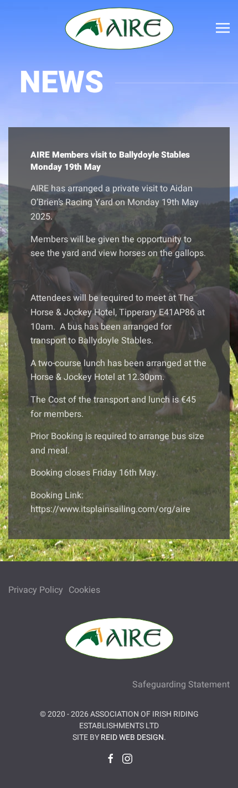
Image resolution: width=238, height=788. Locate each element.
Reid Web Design (132, 737)
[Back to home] (119, 27)
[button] (223, 27)
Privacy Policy (35, 590)
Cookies (84, 590)
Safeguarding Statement (181, 684)
